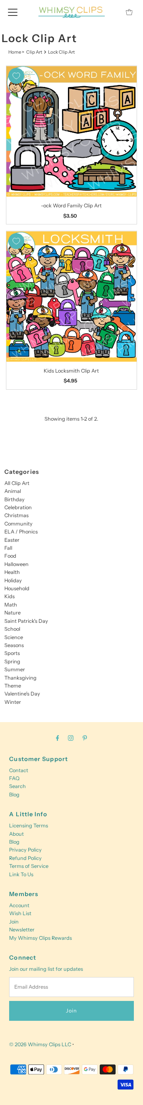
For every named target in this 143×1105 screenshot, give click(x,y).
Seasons (14, 645)
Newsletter (22, 930)
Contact (18, 770)
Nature (12, 613)
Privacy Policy (25, 850)
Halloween (16, 564)
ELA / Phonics (21, 532)
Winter (12, 702)
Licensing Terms (28, 826)
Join (14, 922)
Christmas (16, 515)
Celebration (18, 507)
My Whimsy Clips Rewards (40, 938)
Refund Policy (25, 858)
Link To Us (21, 874)
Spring (12, 662)
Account (19, 905)
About (16, 834)
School (12, 629)
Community (18, 524)
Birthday (14, 499)
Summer (14, 669)
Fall (8, 548)
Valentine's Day (22, 694)
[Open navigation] (12, 12)
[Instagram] (70, 738)
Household (16, 588)
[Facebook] (57, 738)
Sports (12, 653)
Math (10, 605)
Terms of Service (28, 866)
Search (17, 786)
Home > (16, 52)
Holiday (13, 580)
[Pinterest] (85, 738)
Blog (14, 795)
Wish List (20, 913)
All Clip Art (16, 483)
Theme (12, 686)
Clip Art (34, 52)
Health (12, 572)
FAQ (14, 778)
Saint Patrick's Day (26, 621)
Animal (12, 491)
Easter (11, 540)
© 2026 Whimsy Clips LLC (40, 1044)
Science (13, 637)
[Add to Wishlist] (16, 76)
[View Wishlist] (111, 12)
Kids (9, 596)
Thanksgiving (20, 678)
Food (10, 556)
